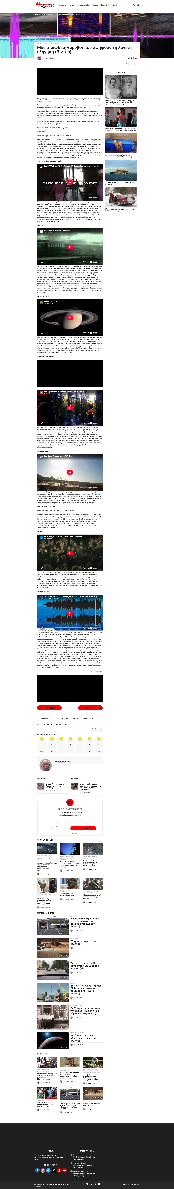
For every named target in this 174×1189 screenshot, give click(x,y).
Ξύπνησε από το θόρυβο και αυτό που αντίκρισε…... (61, 1139)
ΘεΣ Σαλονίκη (78, 1163)
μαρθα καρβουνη (79, 1171)
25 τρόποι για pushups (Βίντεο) (83, 942)
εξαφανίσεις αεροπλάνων (44, 857)
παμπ (84, 892)
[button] (119, 5)
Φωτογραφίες (84, 5)
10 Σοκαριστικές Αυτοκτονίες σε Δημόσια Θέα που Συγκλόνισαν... (43, 1141)
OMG (89, 751)
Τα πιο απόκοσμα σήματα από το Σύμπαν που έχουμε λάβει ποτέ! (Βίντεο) (69, 864)
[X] (53, 1170)
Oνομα (83, 819)
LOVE (79, 751)
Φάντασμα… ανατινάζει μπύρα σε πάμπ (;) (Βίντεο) (92, 897)
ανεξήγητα (59, 718)
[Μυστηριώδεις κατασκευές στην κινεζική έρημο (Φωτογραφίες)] (93, 849)
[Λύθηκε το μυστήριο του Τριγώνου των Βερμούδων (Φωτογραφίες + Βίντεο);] (47, 848)
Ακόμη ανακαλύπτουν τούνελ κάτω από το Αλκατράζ (120, 183)
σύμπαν (72, 858)
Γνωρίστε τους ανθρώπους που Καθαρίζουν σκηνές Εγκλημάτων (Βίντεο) (91, 1077)
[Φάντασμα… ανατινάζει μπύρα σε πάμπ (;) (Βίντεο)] (93, 884)
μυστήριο (76, 718)
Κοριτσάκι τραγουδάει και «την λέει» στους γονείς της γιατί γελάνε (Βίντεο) (120, 129)
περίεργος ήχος (88, 718)
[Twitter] (48, 1170)
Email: (56, 819)
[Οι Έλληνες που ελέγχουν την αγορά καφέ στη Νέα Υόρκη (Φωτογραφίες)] (53, 1017)
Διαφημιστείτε (39, 1184)
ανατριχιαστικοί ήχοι (45, 718)
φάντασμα (89, 892)
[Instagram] (43, 1170)
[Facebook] (37, 1170)
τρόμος (71, 1069)
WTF (99, 751)
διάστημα (62, 858)
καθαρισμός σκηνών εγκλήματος (92, 1072)
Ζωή (76, 1032)
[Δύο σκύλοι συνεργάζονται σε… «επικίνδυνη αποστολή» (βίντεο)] (121, 143)
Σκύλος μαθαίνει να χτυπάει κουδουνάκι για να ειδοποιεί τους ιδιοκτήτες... (90, 787)
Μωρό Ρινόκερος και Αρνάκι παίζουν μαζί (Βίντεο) (55, 786)
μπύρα (96, 891)
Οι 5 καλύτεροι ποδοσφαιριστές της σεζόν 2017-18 (45, 1104)
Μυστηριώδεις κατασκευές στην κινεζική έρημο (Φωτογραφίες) (90, 862)
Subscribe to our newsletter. (56, 829)
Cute (61, 751)
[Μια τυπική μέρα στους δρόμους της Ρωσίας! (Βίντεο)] (121, 197)
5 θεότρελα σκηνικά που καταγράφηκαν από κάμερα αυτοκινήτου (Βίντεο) (84, 922)
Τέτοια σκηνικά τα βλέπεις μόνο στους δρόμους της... (152, 1141)
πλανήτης (81, 1032)
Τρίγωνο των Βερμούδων (44, 861)
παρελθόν (40, 896)
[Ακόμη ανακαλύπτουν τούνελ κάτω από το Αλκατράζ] (121, 170)
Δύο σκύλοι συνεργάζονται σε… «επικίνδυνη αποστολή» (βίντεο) (118, 156)
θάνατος (95, 1070)
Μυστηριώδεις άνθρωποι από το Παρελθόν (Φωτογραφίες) (44, 901)
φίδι (76, 1069)
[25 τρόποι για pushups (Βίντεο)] (53, 948)
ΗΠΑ (91, 1070)
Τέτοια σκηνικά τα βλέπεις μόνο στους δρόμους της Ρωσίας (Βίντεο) (86, 966)
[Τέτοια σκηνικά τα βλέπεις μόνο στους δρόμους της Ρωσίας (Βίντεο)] (53, 970)
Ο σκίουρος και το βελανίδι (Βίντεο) (67, 895)
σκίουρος (62, 891)
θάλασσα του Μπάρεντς (43, 858)
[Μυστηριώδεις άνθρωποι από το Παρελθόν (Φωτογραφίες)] (47, 885)
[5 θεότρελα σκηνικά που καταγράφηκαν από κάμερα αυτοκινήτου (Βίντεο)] (53, 925)
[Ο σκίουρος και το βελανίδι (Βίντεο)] (70, 883)
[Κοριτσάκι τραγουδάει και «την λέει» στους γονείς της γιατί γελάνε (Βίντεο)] (121, 117)
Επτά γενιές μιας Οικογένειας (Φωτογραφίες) (84, 1158)
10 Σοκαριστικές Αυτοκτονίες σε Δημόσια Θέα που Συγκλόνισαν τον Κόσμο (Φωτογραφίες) (47, 1075)
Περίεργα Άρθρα (51, 44)
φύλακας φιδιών (64, 1070)
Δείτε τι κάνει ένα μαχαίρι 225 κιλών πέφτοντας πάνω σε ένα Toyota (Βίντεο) (85, 989)
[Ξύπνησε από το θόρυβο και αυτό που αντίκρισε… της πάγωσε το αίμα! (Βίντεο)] (70, 1062)
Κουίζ (115, 5)
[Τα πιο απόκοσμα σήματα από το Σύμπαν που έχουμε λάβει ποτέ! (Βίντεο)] (70, 849)
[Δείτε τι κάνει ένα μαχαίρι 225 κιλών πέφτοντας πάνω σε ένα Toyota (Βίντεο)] (53, 992)
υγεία (76, 938)
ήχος (68, 718)
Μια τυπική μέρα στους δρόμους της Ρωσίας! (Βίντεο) (120, 210)
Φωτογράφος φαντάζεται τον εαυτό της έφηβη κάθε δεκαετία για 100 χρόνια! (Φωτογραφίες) (120, 102)
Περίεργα (62, 5)
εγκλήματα (86, 1070)
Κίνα (99, 856)
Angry (42, 751)
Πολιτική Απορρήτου (62, 1184)
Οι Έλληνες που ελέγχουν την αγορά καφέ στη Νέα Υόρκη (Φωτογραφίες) (85, 1011)
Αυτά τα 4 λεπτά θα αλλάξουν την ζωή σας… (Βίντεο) (84, 1038)
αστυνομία (95, 1069)
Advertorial (40, 1100)
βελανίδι (67, 890)
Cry (52, 751)
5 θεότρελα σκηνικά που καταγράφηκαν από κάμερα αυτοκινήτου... (116, 1142)
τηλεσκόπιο (63, 859)
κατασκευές (94, 856)
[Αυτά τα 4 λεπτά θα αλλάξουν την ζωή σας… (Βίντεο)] (53, 1040)
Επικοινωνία (38, 1186)
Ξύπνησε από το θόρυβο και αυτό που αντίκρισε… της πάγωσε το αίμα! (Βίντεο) (69, 1075)
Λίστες (95, 5)
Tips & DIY (104, 5)
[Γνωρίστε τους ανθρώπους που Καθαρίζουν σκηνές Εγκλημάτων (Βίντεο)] (93, 1062)
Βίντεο (71, 5)
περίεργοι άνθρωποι (49, 896)
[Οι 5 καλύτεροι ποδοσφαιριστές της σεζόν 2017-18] (47, 1093)
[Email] (64, 1170)
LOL (70, 751)
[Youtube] (59, 1170)
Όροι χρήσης (50, 1184)
